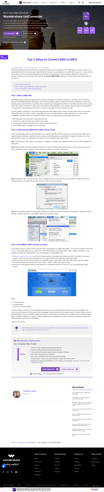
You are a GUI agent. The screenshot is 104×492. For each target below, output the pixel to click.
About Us (57, 458)
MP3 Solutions (31, 442)
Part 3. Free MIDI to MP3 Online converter (28, 89)
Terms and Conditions (8, 484)
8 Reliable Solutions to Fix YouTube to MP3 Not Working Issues (82, 430)
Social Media (77, 465)
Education (57, 471)
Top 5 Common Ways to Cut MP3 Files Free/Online (82, 409)
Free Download (10, 33)
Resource (21, 442)
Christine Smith (18, 68)
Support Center (95, 462)
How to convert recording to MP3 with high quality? (82, 419)
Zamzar (13, 251)
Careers (57, 468)
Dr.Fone (36, 468)
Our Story (57, 465)
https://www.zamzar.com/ (25, 256)
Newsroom (57, 462)
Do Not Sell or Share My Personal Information (45, 484)
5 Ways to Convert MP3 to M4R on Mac (81, 435)
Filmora (36, 458)
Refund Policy (76, 484)
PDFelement (37, 471)
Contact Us (94, 458)
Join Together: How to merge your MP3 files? (81, 393)
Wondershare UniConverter (28, 341)
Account (93, 465)
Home (14, 442)
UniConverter (37, 462)
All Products (37, 474)
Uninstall (86, 484)
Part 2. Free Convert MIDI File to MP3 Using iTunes (31, 86)
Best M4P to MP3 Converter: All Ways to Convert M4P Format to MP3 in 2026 (82, 404)
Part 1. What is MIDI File (22, 84)
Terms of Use (28, 484)
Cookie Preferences (64, 484)
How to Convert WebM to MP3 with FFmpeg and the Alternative (81, 424)
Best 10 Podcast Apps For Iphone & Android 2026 (81, 414)
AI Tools (76, 458)
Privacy (19, 484)
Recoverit (36, 465)
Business (76, 471)
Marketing (77, 462)
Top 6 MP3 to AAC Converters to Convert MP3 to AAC (81, 398)
